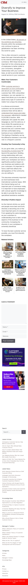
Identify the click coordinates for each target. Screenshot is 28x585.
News (3, 555)
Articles (4, 553)
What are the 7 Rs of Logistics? (11, 540)
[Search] (24, 432)
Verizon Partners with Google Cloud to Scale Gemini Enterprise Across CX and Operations (13, 484)
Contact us (5, 571)
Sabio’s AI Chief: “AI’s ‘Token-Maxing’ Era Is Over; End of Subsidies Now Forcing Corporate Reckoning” (13, 460)
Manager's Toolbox (7, 558)
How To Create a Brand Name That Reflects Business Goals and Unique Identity (12, 451)
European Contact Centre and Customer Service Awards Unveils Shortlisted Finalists (13, 490)
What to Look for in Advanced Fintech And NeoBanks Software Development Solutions (13, 514)
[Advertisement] (14, 408)
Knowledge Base (7, 560)
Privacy (4, 569)
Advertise (5, 573)
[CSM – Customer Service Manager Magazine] (4, 2)
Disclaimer (5, 575)
